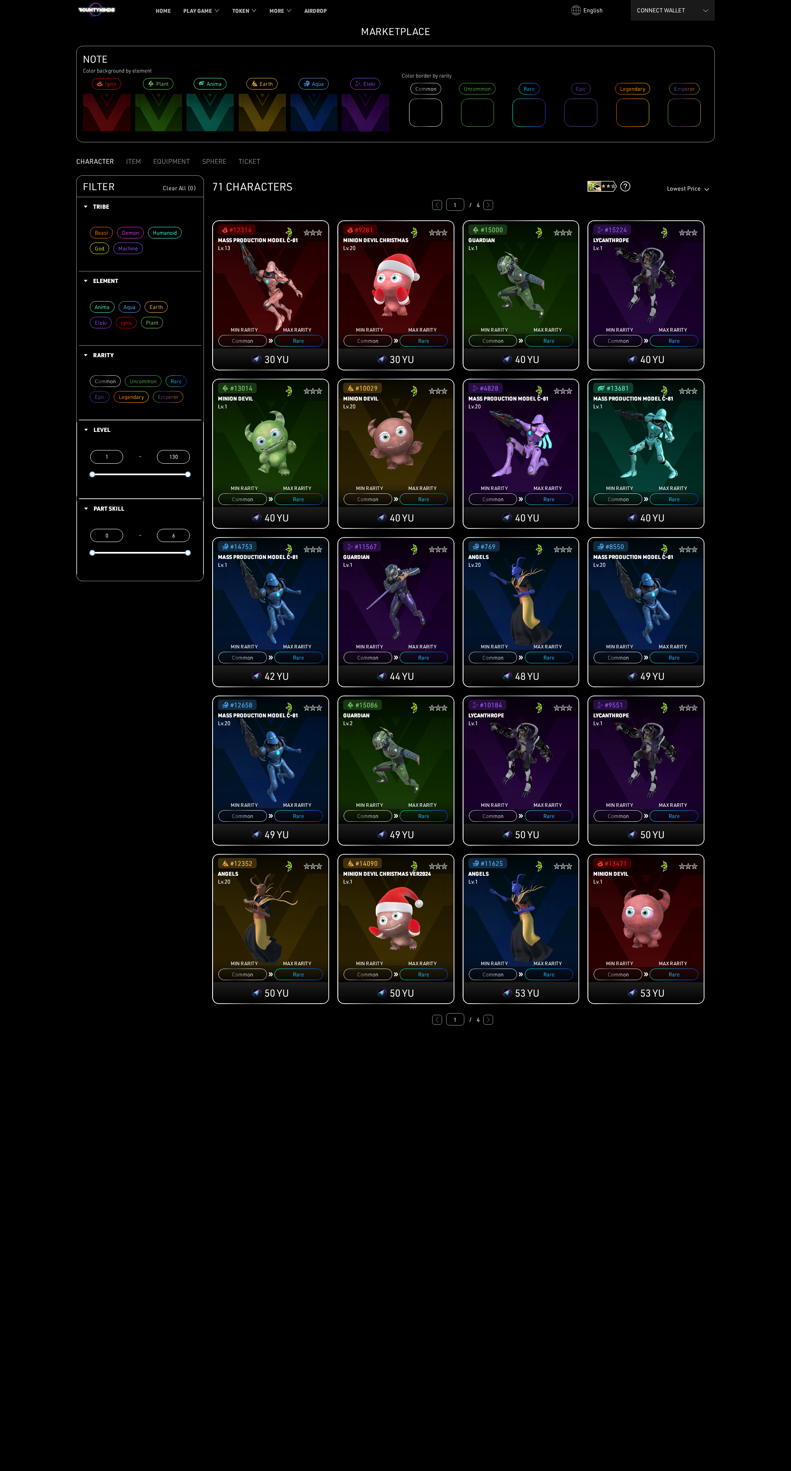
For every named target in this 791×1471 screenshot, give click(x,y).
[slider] (92, 474)
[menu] (352, 10)
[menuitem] (163, 10)
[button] (140, 206)
